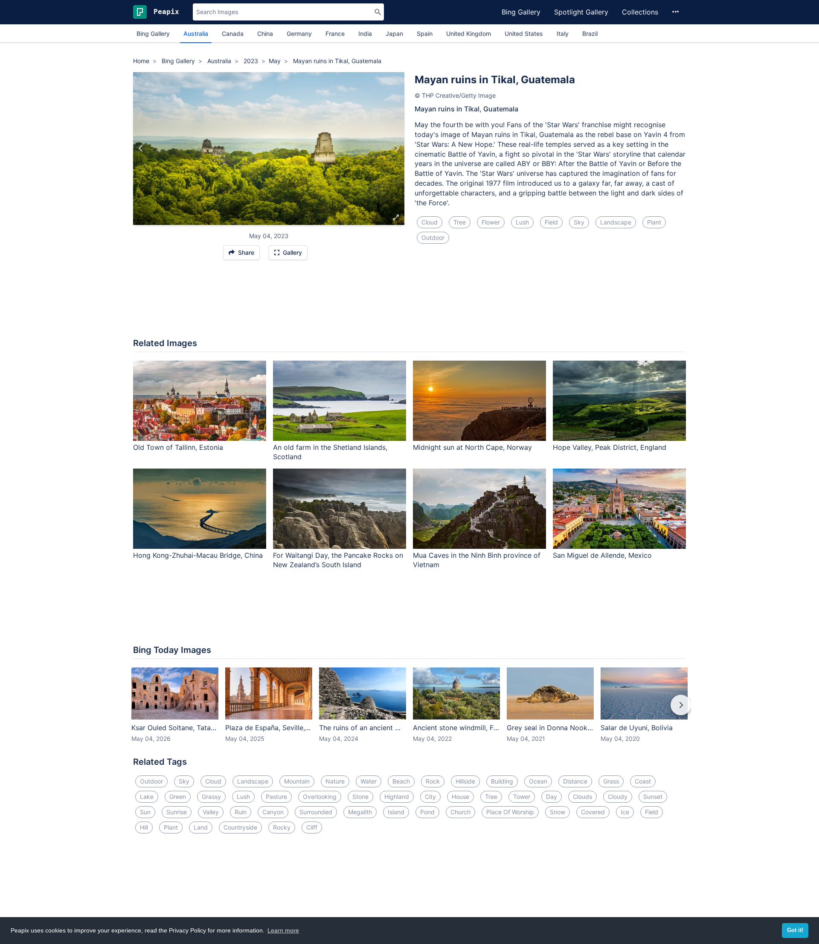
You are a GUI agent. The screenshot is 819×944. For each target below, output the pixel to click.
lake (147, 796)
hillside (465, 781)
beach (401, 781)
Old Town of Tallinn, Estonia (178, 447)
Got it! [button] (795, 930)
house (460, 796)
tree (459, 222)
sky (579, 222)
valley (211, 812)
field (551, 222)
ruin (241, 812)
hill (144, 827)
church (460, 812)
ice (625, 812)
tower (521, 796)
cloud (429, 222)
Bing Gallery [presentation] (153, 33)
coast (643, 781)
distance (575, 781)
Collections (640, 12)
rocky (281, 827)
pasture (276, 796)
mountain (297, 781)
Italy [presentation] (563, 33)
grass (611, 781)
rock (433, 781)
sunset (652, 796)
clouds (582, 796)
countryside (240, 827)
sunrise (176, 812)
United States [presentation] (524, 33)
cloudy (617, 796)
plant (654, 222)
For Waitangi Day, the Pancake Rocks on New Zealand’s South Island (338, 560)
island (396, 812)
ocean (538, 781)
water (368, 781)
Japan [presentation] (394, 33)
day (551, 796)
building (502, 781)
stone (360, 796)
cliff (311, 827)
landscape (615, 222)
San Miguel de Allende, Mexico (602, 555)
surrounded (315, 812)
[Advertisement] (409, 303)
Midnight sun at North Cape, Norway (472, 447)
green (177, 796)
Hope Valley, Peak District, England (609, 447)
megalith (360, 812)
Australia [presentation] (195, 33)
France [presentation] (335, 33)
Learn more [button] (283, 930)
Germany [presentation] (299, 33)
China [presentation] (265, 33)
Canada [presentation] (233, 33)
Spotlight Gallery (581, 12)
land (201, 827)
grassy (211, 796)
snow (557, 812)
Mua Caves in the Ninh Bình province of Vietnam (476, 560)
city (430, 796)
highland (396, 796)
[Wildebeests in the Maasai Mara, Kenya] (141, 148)
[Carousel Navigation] (409, 711)
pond (427, 812)
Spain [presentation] (425, 33)
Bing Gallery (521, 12)
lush (522, 222)
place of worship (510, 812)
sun (145, 812)
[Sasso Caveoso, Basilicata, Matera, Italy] (396, 148)
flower (491, 222)
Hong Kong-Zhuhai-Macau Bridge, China (198, 555)
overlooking (320, 796)
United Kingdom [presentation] (468, 33)
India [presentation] (365, 33)
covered (593, 812)
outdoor (432, 237)
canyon (273, 812)
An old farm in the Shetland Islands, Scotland (330, 452)
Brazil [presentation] (590, 33)
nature (335, 781)
